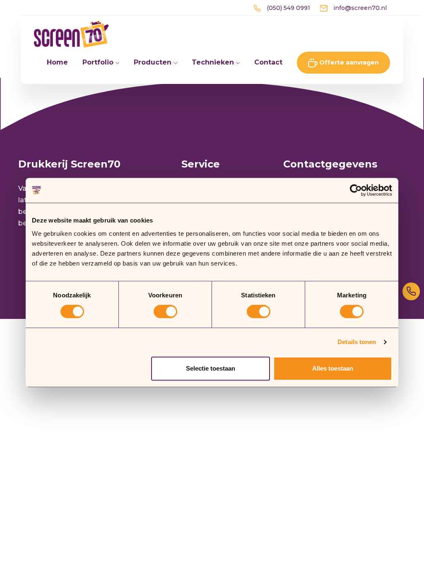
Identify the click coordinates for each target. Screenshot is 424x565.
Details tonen (356, 341)
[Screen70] (71, 34)
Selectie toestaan (210, 368)
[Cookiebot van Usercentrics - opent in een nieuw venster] (356, 190)
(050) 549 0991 (287, 8)
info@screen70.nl (359, 8)
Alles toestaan (332, 368)
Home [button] (57, 62)
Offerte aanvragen (348, 62)
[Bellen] (411, 291)
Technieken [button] (214, 62)
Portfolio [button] (99, 62)
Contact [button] (268, 62)
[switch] (165, 311)
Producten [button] (153, 62)
